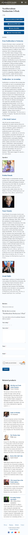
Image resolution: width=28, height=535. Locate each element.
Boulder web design (14, 529)
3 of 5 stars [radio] (7, 325)
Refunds (17, 525)
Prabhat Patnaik (7, 175)
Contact (22, 525)
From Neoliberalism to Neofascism (12, 41)
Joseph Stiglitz (6, 276)
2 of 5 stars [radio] (5, 325)
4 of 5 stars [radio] (9, 325)
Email (4, 353)
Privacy (5, 525)
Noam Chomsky (7, 211)
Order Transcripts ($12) (14, 32)
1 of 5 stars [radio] (3, 325)
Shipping (11, 525)
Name (4, 346)
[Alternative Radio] (9, 2)
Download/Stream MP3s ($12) (14, 19)
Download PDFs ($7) (14, 24)
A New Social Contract (9, 119)
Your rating (5, 322)
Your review (5, 328)
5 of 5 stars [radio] (11, 325)
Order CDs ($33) (14, 28)
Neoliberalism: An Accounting (11, 79)
